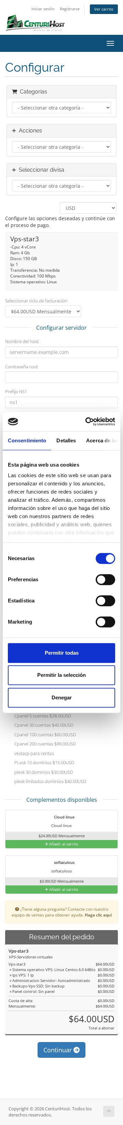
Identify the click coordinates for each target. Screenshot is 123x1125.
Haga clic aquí (98, 914)
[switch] (105, 579)
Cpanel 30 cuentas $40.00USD (43, 725)
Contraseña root (21, 367)
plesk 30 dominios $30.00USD (43, 772)
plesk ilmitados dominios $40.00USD (49, 782)
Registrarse (70, 8)
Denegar (62, 697)
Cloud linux (63, 817)
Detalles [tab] (66, 440)
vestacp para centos (33, 753)
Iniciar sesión (43, 8)
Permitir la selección (61, 675)
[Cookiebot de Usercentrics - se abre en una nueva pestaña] (86, 421)
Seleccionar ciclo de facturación (36, 301)
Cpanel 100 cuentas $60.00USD (44, 734)
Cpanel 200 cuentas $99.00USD (44, 744)
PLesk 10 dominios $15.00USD (43, 763)
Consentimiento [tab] (27, 440)
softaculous (63, 862)
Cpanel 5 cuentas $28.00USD (42, 716)
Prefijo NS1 (16, 391)
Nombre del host (22, 341)
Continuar (58, 1050)
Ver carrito (103, 9)
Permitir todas (62, 653)
